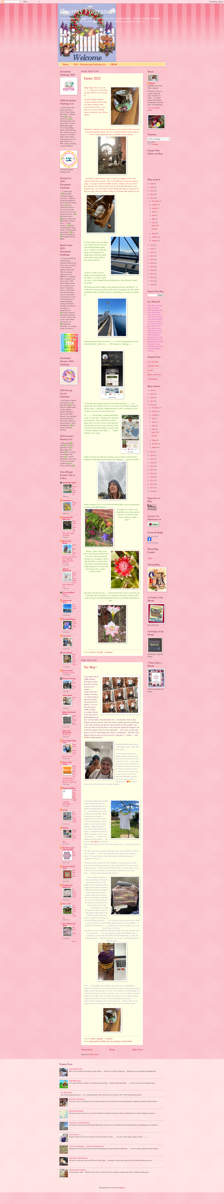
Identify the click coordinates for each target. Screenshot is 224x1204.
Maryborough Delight (76, 1111)
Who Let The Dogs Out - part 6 (74, 660)
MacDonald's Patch (69, 482)
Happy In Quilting (69, 788)
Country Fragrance (86, 10)
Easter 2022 (92, 78)
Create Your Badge (153, 543)
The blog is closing (69, 672)
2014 (152, 270)
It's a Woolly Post (66, 1092)
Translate (155, 144)
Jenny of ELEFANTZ (67, 570)
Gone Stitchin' (68, 653)
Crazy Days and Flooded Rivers (79, 1123)
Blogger (122, 1187)
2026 (152, 184)
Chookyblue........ (68, 500)
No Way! (90, 667)
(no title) (150, 370)
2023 (152, 194)
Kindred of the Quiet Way (68, 518)
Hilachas (66, 828)
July (153, 212)
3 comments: (109, 1039)
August (154, 208)
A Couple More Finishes (74, 489)
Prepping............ (74, 504)
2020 (152, 249)
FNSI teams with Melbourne (78, 1158)
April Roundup (152, 379)
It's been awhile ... (74, 607)
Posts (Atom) (94, 1054)
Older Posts (137, 1049)
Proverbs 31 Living (69, 678)
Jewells (65, 810)
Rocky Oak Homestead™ (67, 732)
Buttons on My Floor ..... (155, 374)
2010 (152, 284)
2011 (152, 281)
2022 (152, 198)
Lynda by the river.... (67, 601)
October (155, 204)
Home (66, 64)
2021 (152, 245)
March (154, 233)
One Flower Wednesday (77, 1099)
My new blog (74, 853)
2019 (152, 252)
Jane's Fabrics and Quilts (69, 924)
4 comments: (109, 652)
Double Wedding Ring (74, 720)
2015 (152, 267)
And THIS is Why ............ (156, 366)
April (154, 222)
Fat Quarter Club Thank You (74, 817)
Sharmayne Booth (153, 536)
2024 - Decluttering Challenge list (89, 64)
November (155, 201)
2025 (152, 187)
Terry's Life (67, 904)
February (155, 237)
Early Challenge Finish (74, 625)
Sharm (152, 83)
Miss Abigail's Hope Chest (69, 741)
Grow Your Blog (153, 362)
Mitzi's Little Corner (67, 763)
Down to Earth (68, 670)
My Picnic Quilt (74, 930)
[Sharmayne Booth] (149, 540)
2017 (152, 259)
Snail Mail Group (74, 1081)
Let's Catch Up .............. (76, 1134)
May (153, 219)
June (153, 215)
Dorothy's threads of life (69, 867)
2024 (152, 191)
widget (150, 558)
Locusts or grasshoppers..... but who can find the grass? (86, 1146)
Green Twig (67, 636)
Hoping (65, 594)
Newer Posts (86, 1049)
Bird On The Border (67, 542)
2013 (152, 274)
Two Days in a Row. (74, 873)
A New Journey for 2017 (74, 893)
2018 (152, 256)
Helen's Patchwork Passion (69, 713)
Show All (74, 941)
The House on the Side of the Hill (69, 849)
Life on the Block (68, 592)
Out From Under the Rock (77, 1170)
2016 (152, 263)
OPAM (113, 64)
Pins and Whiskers (69, 619)
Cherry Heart (67, 695)
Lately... (74, 698)
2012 (152, 277)
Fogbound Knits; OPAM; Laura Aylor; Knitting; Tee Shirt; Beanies (110, 1041)
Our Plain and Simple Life (67, 886)
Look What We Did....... (76, 1069)
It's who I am (66, 735)
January (155, 240)
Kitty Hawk (95, 841)
